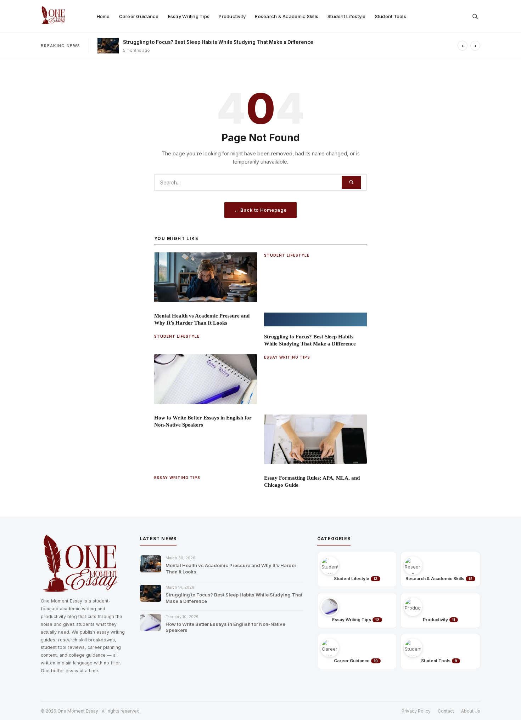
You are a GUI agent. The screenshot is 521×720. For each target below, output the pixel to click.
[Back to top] (505, 704)
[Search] (351, 182)
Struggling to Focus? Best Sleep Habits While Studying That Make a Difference (218, 42)
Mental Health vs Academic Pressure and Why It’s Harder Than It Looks (231, 568)
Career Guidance (139, 16)
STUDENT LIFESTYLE (286, 255)
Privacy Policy (416, 711)
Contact (446, 711)
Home (103, 16)
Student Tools (390, 16)
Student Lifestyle (346, 16)
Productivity (232, 16)
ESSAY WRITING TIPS (287, 357)
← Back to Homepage (260, 210)
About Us (470, 711)
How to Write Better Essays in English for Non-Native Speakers (225, 627)
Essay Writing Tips (189, 16)
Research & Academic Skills (286, 16)
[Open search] (475, 16)
